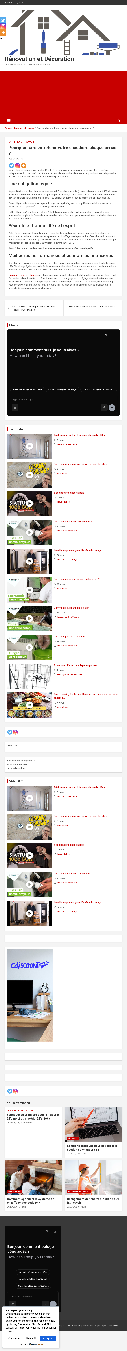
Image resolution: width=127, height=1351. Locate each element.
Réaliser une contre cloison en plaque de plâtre (79, 435)
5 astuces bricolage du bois (69, 492)
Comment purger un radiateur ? (70, 636)
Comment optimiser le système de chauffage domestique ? (30, 1201)
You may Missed (18, 1103)
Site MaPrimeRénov (17, 764)
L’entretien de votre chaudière (24, 275)
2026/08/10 (13, 1122)
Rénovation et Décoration (39, 59)
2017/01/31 (14, 159)
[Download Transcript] (114, 334)
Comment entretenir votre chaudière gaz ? (77, 579)
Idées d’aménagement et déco (27, 389)
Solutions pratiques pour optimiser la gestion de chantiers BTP (92, 1147)
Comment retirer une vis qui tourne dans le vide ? (80, 464)
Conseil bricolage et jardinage (62, 389)
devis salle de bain (16, 768)
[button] (15, 407)
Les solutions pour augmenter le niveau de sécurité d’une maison (34, 308)
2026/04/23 (73, 1207)
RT (23, 159)
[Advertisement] (63, 94)
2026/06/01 (13, 1207)
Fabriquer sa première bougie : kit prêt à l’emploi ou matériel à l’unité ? (33, 1116)
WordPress (114, 1325)
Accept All (48, 1338)
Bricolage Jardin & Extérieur (69, 674)
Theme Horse (73, 1325)
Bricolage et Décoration (20, 1111)
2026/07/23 (73, 1153)
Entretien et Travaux (21, 142)
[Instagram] (17, 165)
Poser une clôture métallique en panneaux (76, 665)
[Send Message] (112, 407)
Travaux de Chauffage (67, 559)
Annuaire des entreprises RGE (22, 760)
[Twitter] (11, 165)
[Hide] (1, 38)
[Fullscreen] (106, 334)
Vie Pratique (14, 1192)
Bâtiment (73, 1138)
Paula (23, 1207)
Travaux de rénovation (67, 444)
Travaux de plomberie (67, 530)
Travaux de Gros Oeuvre (68, 617)
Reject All (31, 1338)
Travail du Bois (63, 502)
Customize (14, 1338)
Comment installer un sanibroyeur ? (73, 521)
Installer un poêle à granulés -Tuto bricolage (77, 550)
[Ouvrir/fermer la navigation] (9, 120)
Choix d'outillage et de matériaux (98, 389)
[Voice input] (104, 407)
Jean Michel (26, 1122)
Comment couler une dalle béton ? (72, 607)
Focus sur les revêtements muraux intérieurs (92, 306)
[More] (23, 165)
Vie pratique (62, 473)
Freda (83, 1153)
